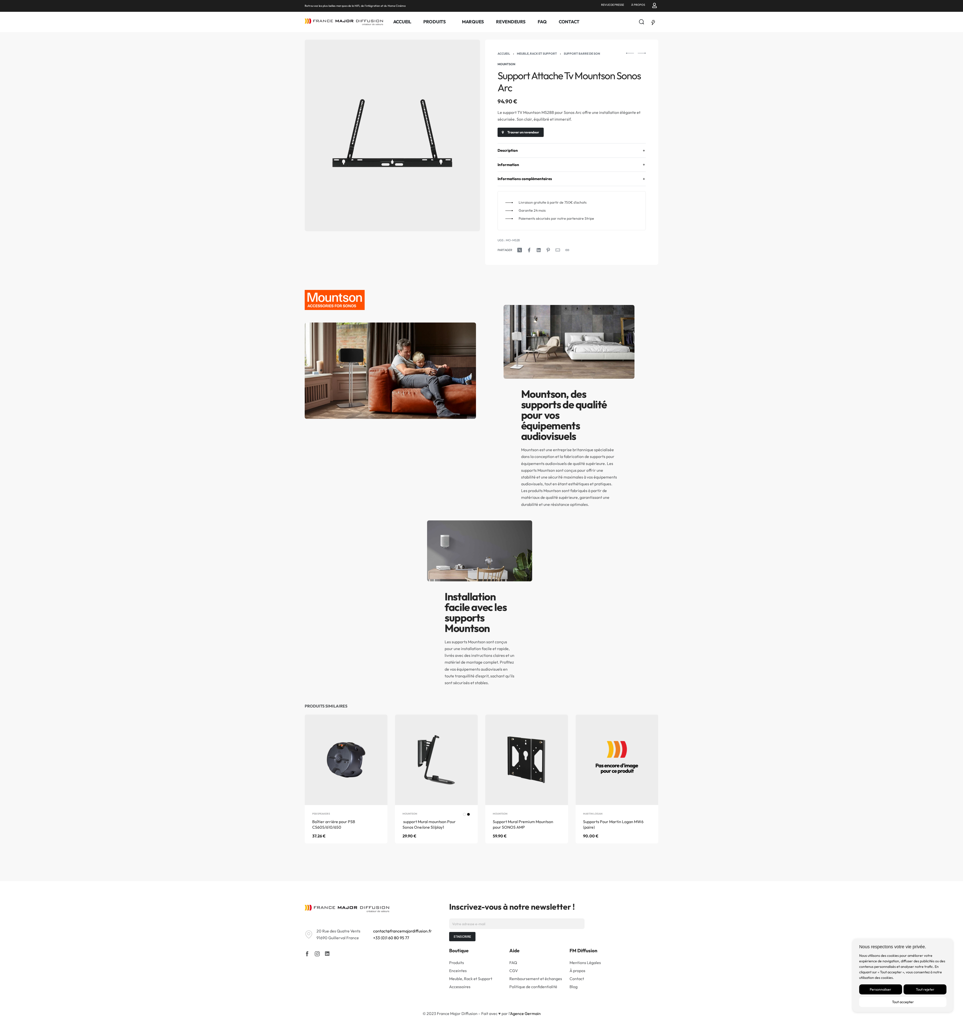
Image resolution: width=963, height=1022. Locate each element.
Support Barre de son (582, 53)
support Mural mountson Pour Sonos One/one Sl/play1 (429, 824)
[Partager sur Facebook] (529, 250)
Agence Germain (525, 1013)
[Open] (653, 22)
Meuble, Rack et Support (537, 53)
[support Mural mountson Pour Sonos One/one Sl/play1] (436, 760)
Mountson (410, 814)
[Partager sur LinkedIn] (538, 250)
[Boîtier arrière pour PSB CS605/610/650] (346, 760)
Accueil (504, 53)
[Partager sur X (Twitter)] (519, 250)
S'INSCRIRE (462, 936)
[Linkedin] (327, 953)
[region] (903, 975)
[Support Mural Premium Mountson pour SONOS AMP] (526, 760)
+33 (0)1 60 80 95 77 (391, 937)
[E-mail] (557, 250)
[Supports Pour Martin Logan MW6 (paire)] (617, 760)
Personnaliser (880, 989)
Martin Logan (592, 814)
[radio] (464, 814)
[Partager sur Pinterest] (548, 250)
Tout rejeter (925, 989)
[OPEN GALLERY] (392, 135)
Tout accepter (903, 1002)
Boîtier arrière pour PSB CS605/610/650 (333, 824)
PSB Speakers (321, 814)
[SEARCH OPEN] (641, 22)
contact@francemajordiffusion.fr (402, 930)
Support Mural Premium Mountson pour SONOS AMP (523, 824)
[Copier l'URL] (567, 250)
